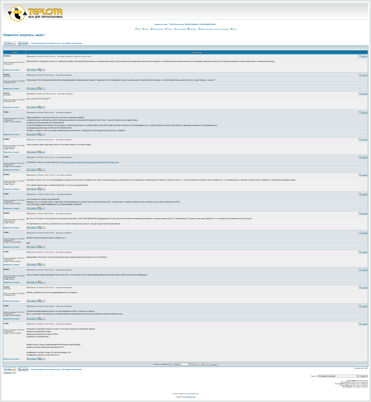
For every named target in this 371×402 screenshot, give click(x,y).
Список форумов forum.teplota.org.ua (46, 43)
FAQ (139, 29)
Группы (170, 29)
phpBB (181, 393)
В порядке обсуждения (72, 43)
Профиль (193, 29)
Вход (234, 29)
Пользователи (158, 29)
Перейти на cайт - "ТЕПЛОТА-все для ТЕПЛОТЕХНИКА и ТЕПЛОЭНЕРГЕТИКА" (186, 24)
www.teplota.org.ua (190, 397)
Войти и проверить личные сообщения (214, 29)
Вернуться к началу (11, 70)
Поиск (146, 29)
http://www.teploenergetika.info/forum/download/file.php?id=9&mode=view (90, 162)
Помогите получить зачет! (23, 35)
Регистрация (181, 29)
